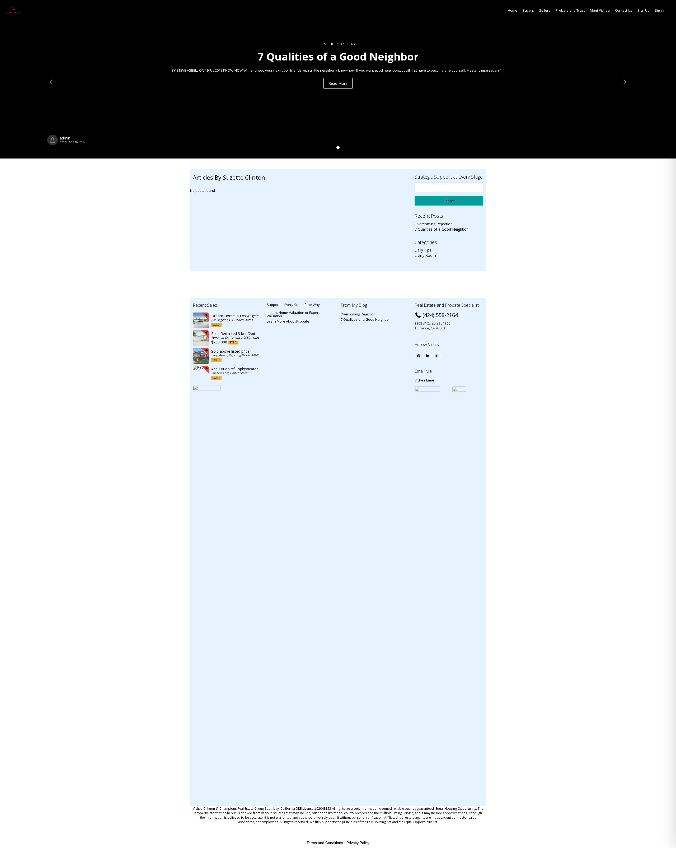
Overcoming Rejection (434, 223)
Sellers (544, 10)
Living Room (425, 255)
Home (512, 10)
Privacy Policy (357, 843)
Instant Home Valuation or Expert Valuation (293, 314)
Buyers (528, 10)
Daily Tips (423, 250)
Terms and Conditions (325, 843)
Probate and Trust (570, 10)
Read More (338, 83)
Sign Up (643, 10)
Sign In (660, 10)
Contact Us (623, 10)
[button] (50, 79)
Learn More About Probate (288, 321)
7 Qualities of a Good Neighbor (441, 229)
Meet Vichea (600, 10)
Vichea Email (425, 380)
